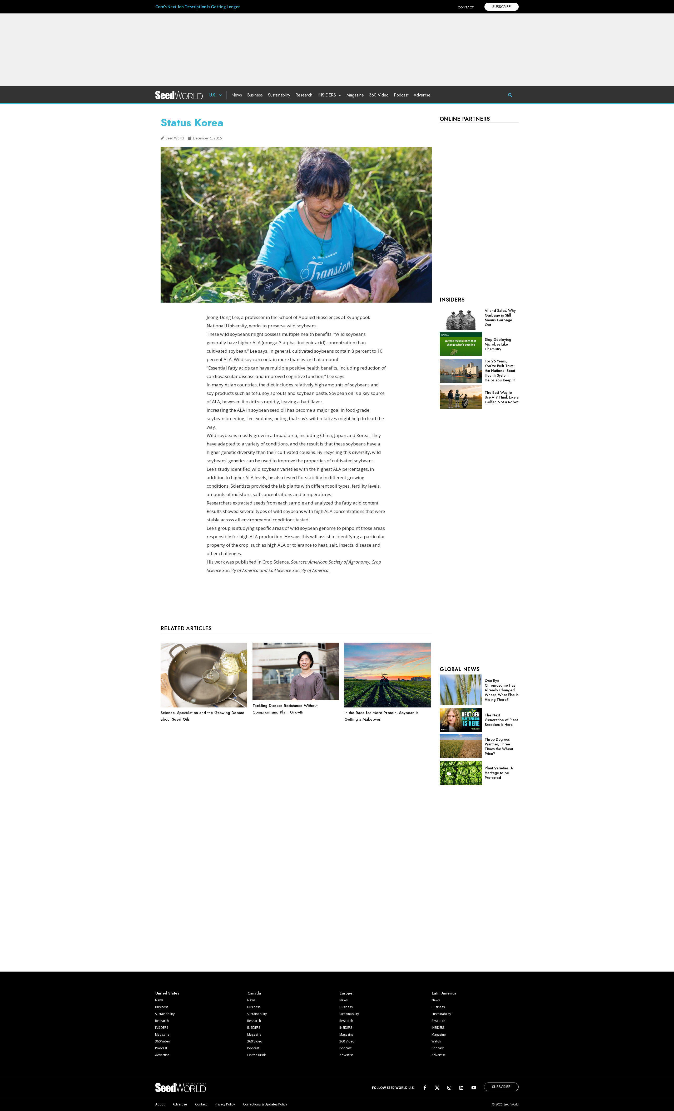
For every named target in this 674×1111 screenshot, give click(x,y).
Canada (254, 993)
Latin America (444, 993)
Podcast (401, 95)
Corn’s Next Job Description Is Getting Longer (197, 6)
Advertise (422, 95)
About (160, 1104)
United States (167, 993)
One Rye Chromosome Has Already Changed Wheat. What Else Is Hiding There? (501, 690)
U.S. (212, 95)
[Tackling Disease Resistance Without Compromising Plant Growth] (295, 699)
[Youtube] (474, 1087)
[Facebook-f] (425, 1087)
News (236, 95)
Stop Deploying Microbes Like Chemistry (498, 344)
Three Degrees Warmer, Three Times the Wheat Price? (499, 746)
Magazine (355, 95)
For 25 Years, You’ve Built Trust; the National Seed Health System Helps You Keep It (500, 370)
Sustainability (279, 95)
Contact (201, 1104)
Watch (436, 1041)
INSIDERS (327, 95)
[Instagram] (449, 1087)
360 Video (379, 95)
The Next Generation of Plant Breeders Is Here (501, 719)
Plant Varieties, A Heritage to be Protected (499, 772)
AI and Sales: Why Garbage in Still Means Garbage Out (500, 317)
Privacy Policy (225, 1104)
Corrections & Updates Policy (265, 1104)
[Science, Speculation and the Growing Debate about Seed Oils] (204, 706)
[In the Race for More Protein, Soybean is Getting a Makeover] (387, 706)
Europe (346, 993)
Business (255, 95)
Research (303, 95)
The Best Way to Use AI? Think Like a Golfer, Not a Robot (502, 397)
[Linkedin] (461, 1087)
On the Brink (256, 1055)
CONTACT (466, 7)
